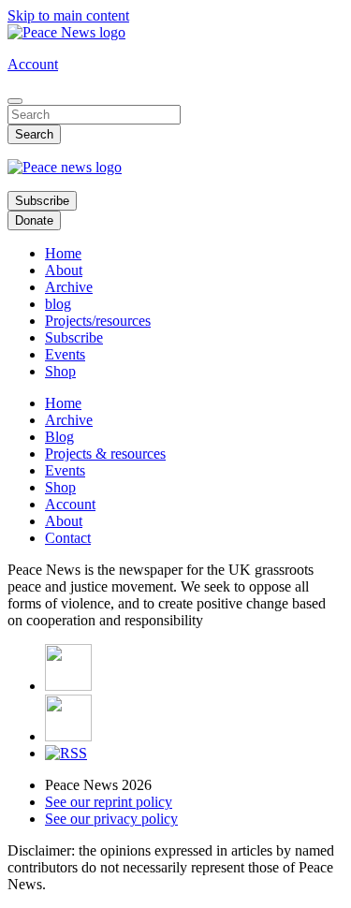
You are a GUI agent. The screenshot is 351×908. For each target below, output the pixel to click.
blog (58, 304)
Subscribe (42, 201)
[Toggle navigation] (14, 101)
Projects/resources (98, 321)
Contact (68, 538)
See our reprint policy (108, 802)
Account (32, 64)
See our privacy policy (111, 819)
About (63, 270)
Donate (34, 220)
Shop (60, 371)
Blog (59, 437)
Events (65, 354)
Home (63, 253)
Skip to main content (68, 15)
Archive (69, 287)
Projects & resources (105, 453)
